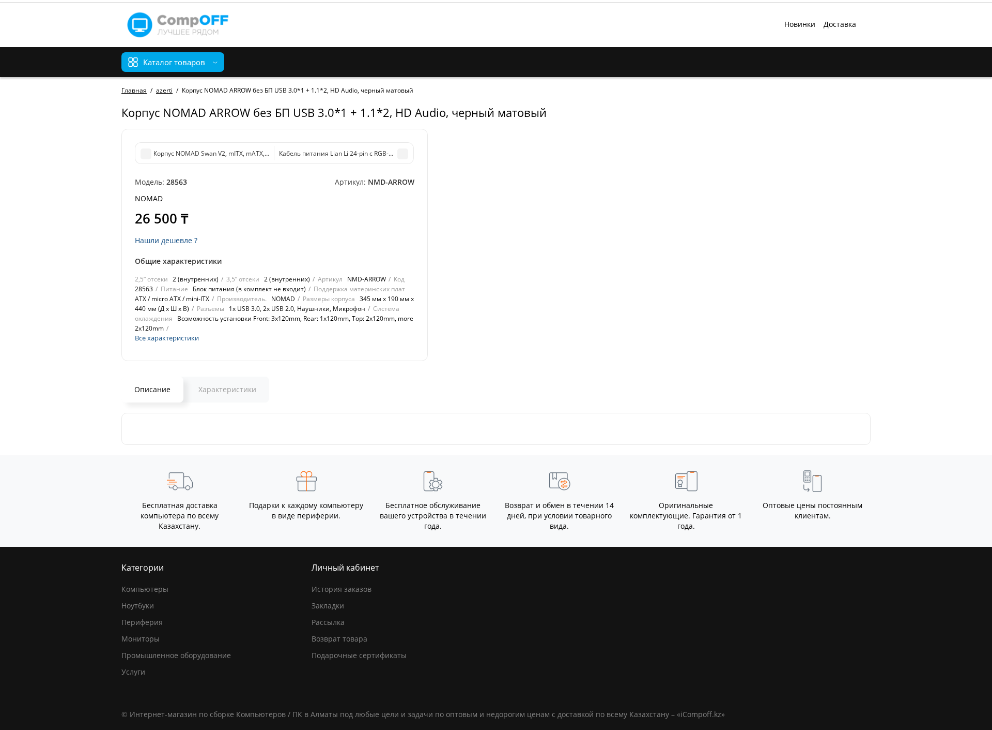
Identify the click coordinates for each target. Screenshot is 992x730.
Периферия (142, 622)
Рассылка (328, 622)
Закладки (328, 605)
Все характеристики (167, 337)
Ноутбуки (137, 605)
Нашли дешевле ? (166, 240)
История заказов (341, 589)
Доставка (840, 24)
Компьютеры (144, 589)
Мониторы (140, 639)
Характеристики (227, 389)
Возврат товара (339, 639)
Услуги (133, 672)
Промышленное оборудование (176, 655)
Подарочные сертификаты (359, 655)
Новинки (799, 24)
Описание (152, 389)
